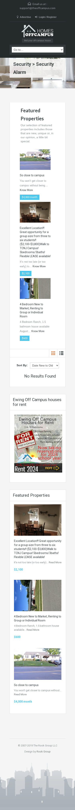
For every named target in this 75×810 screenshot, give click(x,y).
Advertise (25, 17)
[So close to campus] (35, 159)
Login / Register (48, 17)
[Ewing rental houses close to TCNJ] (38, 443)
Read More (55, 562)
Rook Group (44, 751)
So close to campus (32, 175)
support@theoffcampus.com (37, 8)
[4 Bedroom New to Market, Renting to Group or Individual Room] (35, 288)
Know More (26, 190)
